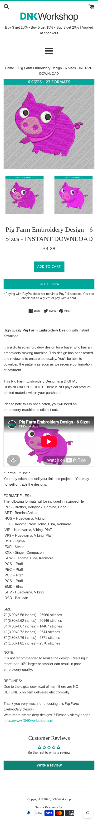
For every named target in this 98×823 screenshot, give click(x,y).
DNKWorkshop (61, 799)
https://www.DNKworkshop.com (28, 720)
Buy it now (49, 284)
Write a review (49, 765)
